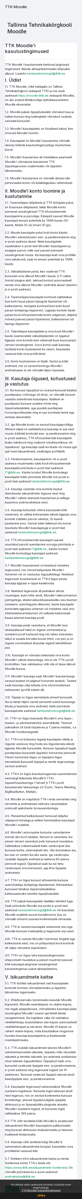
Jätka (41, 1195)
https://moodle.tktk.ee (33, 95)
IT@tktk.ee (12, 472)
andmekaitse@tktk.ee (20, 1176)
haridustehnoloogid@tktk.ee (46, 73)
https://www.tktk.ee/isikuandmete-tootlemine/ (36, 1167)
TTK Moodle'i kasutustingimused (41, 1190)
